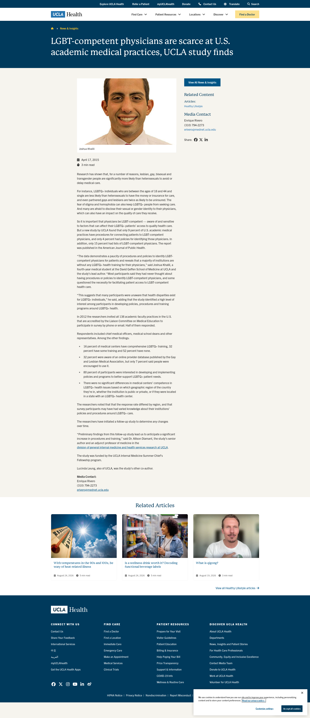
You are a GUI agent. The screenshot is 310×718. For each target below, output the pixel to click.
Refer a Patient (140, 4)
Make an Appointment (116, 656)
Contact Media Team (221, 663)
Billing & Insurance (167, 650)
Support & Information (169, 669)
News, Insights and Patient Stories (229, 644)
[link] (195, 139)
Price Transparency (167, 663)
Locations (194, 14)
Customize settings (264, 708)
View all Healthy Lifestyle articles (235, 588)
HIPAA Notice (114, 695)
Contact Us (209, 3)
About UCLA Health (220, 631)
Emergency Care (113, 650)
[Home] (52, 28)
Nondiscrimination (156, 695)
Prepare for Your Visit (168, 631)
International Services (63, 644)
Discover (218, 14)
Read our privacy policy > (253, 700)
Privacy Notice (134, 695)
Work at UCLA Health (221, 675)
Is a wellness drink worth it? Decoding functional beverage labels (151, 564)
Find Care (136, 14)
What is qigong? (207, 563)
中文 (53, 650)
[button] (112, 4)
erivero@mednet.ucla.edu (93, 490)
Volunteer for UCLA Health (224, 682)
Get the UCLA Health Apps (66, 669)
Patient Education (167, 644)
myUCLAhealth (165, 4)
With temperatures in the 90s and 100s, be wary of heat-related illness (83, 564)
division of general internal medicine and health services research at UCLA (122, 447)
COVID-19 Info (165, 675)
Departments (217, 637)
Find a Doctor (247, 14)
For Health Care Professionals (226, 650)
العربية (54, 656)
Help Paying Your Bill (168, 656)
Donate (186, 4)
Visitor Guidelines (166, 637)
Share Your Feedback (63, 637)
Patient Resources (165, 14)
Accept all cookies (291, 708)
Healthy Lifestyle (193, 106)
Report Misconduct (180, 695)
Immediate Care (112, 644)
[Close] (302, 692)
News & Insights (69, 28)
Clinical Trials (111, 669)
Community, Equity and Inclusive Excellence (234, 656)
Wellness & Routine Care (170, 682)
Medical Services (113, 663)
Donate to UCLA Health (222, 669)
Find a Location (112, 637)
